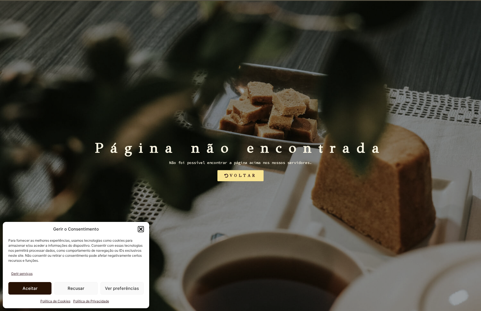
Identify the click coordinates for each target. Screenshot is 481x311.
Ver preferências (122, 288)
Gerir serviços (22, 273)
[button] (141, 229)
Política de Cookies (55, 301)
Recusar (76, 288)
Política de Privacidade (91, 301)
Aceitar (30, 288)
